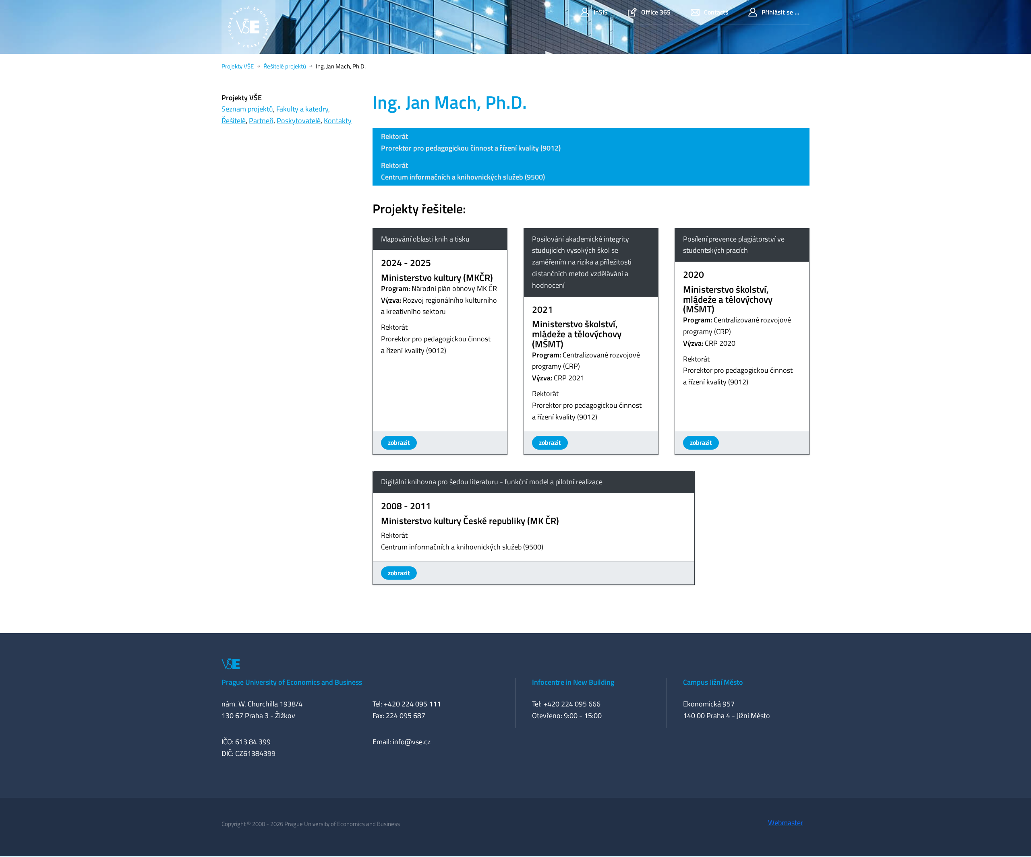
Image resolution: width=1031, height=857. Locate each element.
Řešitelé (234, 120)
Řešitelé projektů (284, 66)
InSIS (601, 12)
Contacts (716, 12)
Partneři (261, 120)
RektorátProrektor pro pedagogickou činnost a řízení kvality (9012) (471, 142)
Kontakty (338, 120)
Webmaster (785, 822)
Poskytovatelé (299, 120)
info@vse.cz (412, 741)
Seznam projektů (247, 108)
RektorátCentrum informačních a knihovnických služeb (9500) (463, 171)
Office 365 (656, 12)
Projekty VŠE (238, 66)
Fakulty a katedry (302, 108)
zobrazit (399, 442)
